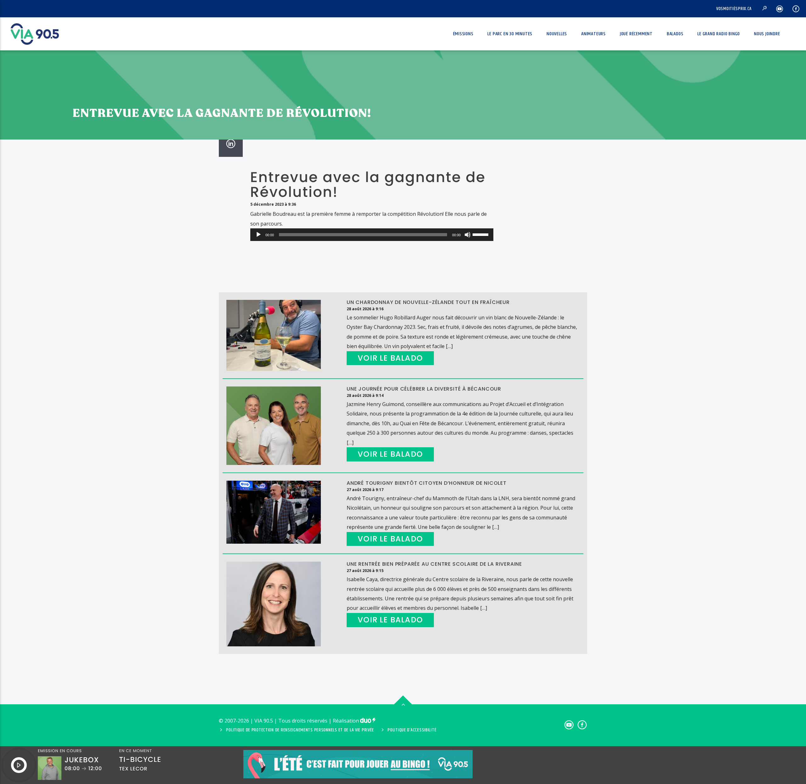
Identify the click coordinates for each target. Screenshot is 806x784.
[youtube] (779, 8)
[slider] (481, 234)
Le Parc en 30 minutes (509, 34)
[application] (371, 234)
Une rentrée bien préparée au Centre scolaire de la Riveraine (434, 564)
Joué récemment (636, 34)
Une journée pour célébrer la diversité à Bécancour (424, 388)
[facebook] (796, 8)
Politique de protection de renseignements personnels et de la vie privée (300, 730)
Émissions (463, 34)
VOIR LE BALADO (390, 358)
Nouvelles (557, 34)
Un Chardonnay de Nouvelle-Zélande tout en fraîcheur (428, 302)
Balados (675, 34)
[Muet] (467, 235)
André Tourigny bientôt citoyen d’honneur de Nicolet (427, 483)
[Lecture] (258, 235)
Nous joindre (767, 34)
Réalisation (346, 720)
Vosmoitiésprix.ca (734, 8)
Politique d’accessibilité (412, 730)
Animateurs (593, 34)
